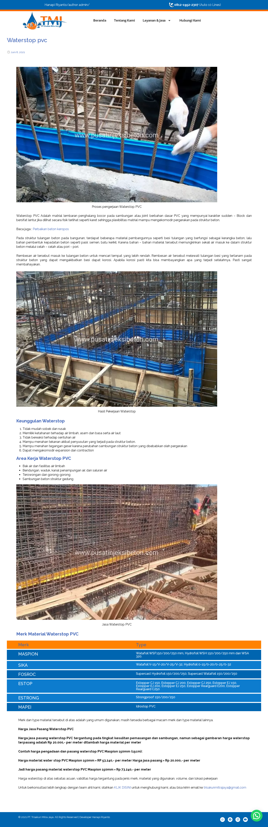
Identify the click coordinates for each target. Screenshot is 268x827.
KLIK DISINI (122, 787)
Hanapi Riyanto (101, 817)
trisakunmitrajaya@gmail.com (225, 787)
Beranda (99, 20)
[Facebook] (230, 819)
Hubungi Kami (190, 20)
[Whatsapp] (222, 819)
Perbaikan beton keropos (51, 229)
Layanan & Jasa (154, 20)
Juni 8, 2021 (18, 52)
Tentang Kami (124, 20)
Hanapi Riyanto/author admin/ (67, 5)
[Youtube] (245, 819)
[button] (257, 816)
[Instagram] (237, 819)
